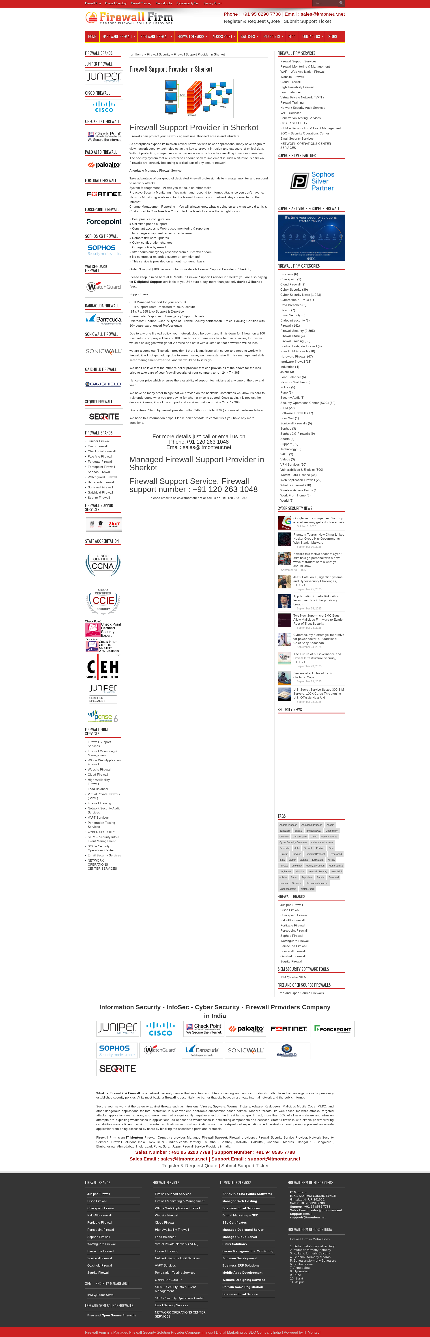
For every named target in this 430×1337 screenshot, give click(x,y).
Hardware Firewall (117, 36)
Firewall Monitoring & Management (305, 66)
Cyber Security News (295, 294)
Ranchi (320, 877)
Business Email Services (241, 1208)
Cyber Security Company (293, 842)
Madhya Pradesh (315, 865)
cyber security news (322, 842)
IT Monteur (312, 1332)
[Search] (341, 3)
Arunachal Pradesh (311, 825)
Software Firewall (155, 36)
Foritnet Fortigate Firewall (298, 346)
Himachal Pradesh (315, 854)
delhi (297, 848)
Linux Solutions (234, 1244)
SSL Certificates (234, 1222)
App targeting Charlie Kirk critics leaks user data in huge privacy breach (316, 600)
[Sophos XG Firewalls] (103, 250)
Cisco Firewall (98, 446)
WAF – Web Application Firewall (302, 71)
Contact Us (311, 36)
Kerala (331, 859)
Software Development (239, 1258)
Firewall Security (158, 54)
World (284, 500)
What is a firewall (292, 485)
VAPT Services (98, 817)
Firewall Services (191, 36)
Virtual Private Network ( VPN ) (302, 97)
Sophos (285, 428)
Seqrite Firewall (99, 497)
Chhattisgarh (300, 836)
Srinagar (296, 883)
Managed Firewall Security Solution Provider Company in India (163, 1332)
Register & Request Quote (252, 21)
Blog (292, 36)
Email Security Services (104, 855)
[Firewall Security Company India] (129, 23)
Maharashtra (336, 865)
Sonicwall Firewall (100, 487)
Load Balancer (98, 789)
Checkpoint (288, 279)
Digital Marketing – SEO (240, 1215)
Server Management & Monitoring (247, 1251)
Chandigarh (332, 830)
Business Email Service (240, 1294)
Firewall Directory (116, 3)
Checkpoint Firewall (102, 451)
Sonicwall (334, 877)
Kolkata (284, 865)
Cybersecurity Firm (187, 3)
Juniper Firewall (99, 441)
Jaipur (284, 372)
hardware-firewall (292, 361)
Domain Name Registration (242, 1287)
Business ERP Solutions (241, 1265)
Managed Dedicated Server (242, 1229)
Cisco (314, 836)
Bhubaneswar (313, 830)
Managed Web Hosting (239, 1201)
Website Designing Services (243, 1280)
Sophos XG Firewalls (295, 433)
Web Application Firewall (297, 480)
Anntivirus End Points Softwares (247, 1194)
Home (92, 36)
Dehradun (285, 848)
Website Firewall (99, 769)
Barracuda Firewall (101, 482)
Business (286, 274)
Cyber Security (290, 289)
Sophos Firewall (99, 472)
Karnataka (317, 859)
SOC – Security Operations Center (304, 133)
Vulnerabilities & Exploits (297, 469)
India (282, 859)
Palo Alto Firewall (100, 456)
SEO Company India (264, 1332)
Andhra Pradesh (288, 825)
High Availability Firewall (297, 87)
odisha (283, 877)
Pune (284, 392)
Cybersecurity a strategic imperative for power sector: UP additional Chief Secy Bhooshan (318, 639)
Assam (330, 825)
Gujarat (284, 854)
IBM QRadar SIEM (293, 977)
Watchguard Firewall (102, 477)
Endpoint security (292, 320)
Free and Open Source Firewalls (301, 993)
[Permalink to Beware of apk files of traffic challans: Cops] (284, 683)
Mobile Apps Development (242, 1272)
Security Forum (213, 3)
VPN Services (290, 464)
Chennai (284, 836)
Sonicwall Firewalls (293, 423)
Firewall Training (141, 3)
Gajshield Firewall (100, 492)
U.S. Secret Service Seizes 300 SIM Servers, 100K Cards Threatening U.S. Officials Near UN (318, 693)
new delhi (336, 871)
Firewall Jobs (164, 3)
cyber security (329, 836)
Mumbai (300, 871)
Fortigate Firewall (100, 461)
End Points (271, 36)
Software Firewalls (293, 413)
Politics (285, 387)
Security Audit (290, 397)
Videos (285, 459)
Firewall (285, 325)
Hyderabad (336, 854)
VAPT (284, 454)
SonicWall (287, 418)
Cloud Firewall (98, 774)
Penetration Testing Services (300, 118)
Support (286, 444)
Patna (294, 877)
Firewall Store (290, 336)
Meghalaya (285, 871)
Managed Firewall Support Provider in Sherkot (196, 463)
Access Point (222, 36)
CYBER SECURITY (101, 832)
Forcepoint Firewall (101, 466)
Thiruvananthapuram (316, 883)
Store (332, 36)
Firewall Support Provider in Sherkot (193, 127)
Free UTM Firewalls (294, 351)
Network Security (317, 871)
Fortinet (320, 848)
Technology (288, 449)
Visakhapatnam (288, 889)
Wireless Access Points (296, 490)
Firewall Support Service (173, 481)
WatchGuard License (295, 475)
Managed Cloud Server (239, 1237)
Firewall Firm (93, 3)
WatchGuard (307, 889)
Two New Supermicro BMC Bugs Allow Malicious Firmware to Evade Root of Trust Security (318, 619)
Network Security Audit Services (302, 107)
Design (285, 310)
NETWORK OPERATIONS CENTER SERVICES (102, 864)
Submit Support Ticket (307, 21)
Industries (287, 366)
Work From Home (293, 495)
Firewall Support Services (298, 61)
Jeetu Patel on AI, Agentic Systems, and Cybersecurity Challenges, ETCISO (318, 581)
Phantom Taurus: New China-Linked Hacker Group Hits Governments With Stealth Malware (318, 538)
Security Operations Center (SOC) (304, 403)
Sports (285, 439)
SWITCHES (248, 36)
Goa (331, 848)
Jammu (304, 859)
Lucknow (297, 865)
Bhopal (298, 830)
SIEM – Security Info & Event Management (310, 128)
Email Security (290, 315)
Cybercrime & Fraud (294, 300)
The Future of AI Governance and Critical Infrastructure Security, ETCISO (317, 658)
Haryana (296, 854)
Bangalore (285, 830)
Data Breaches (290, 305)
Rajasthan (306, 877)
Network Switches (292, 382)
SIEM (284, 408)
